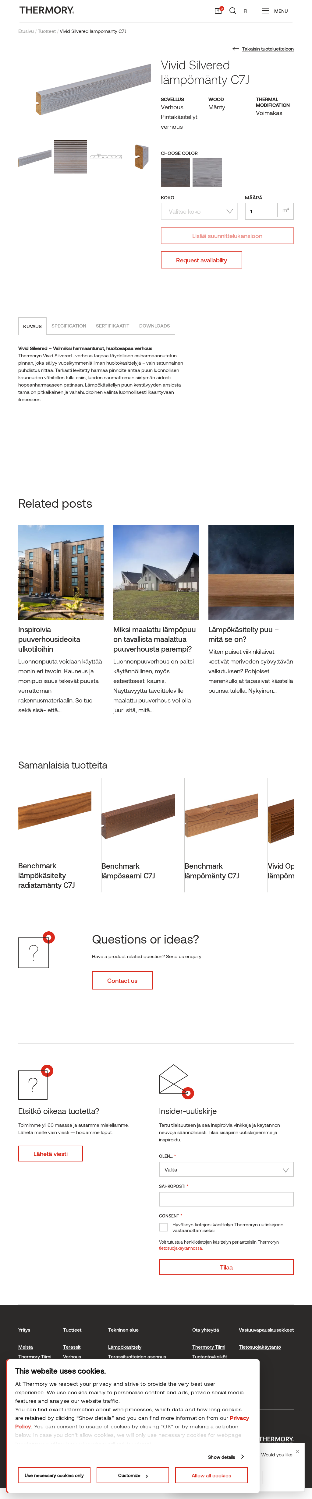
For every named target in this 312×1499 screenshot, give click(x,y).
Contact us (122, 980)
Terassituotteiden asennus (137, 1356)
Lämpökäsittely (124, 1347)
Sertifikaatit (112, 325)
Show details (221, 1457)
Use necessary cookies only (54, 1475)
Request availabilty (201, 260)
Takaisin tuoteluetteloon (268, 48)
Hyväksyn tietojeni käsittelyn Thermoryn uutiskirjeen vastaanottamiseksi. (227, 1227)
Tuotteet (47, 31)
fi (245, 11)
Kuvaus (32, 326)
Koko (167, 197)
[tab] (32, 326)
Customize (129, 1475)
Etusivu (26, 31)
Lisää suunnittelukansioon (227, 235)
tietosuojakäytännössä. (181, 1248)
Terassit (71, 1347)
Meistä (25, 1347)
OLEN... (167, 1156)
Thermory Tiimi (34, 1356)
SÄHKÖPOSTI (174, 1186)
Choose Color (179, 153)
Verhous (72, 1356)
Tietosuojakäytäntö (260, 1347)
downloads (154, 325)
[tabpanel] (61, 622)
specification (68, 325)
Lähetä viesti (51, 1153)
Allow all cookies (211, 1475)
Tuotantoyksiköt (209, 1356)
